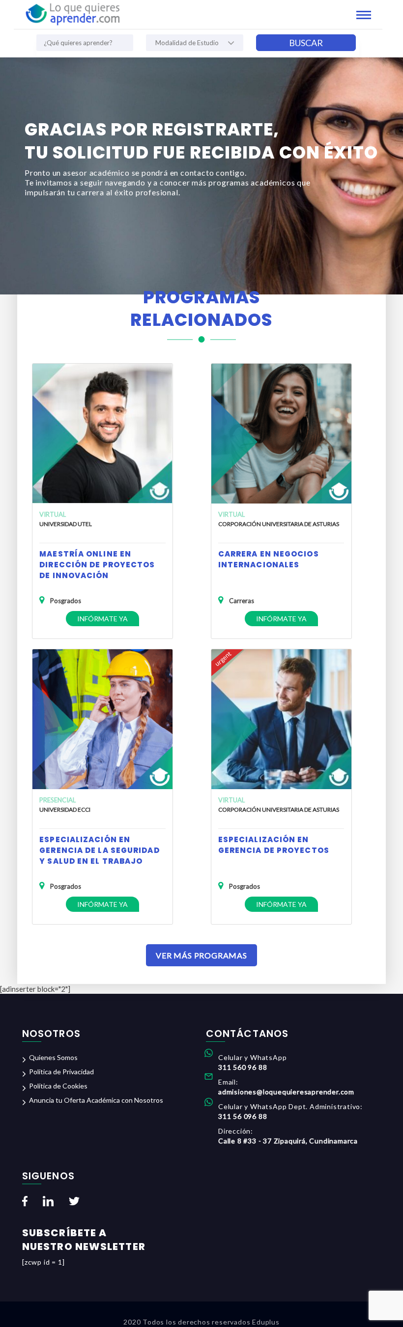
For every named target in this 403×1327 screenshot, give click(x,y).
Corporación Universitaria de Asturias (278, 524)
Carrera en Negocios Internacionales (268, 559)
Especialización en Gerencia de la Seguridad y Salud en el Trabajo (99, 850)
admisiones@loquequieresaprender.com (286, 1092)
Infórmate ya (102, 618)
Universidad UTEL (65, 524)
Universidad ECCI (64, 809)
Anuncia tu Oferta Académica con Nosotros (96, 1100)
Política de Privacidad (61, 1071)
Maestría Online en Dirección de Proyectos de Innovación (97, 565)
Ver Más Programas (201, 955)
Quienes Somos (53, 1057)
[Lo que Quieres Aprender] (72, 13)
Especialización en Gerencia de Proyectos (273, 844)
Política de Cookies (58, 1086)
